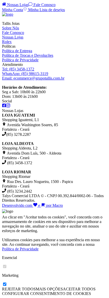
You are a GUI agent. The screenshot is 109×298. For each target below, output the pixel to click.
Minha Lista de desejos (46, 10)
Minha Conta (12, 10)
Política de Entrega (17, 51)
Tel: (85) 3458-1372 (18, 69)
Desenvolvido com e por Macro (32, 205)
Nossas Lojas (17, 5)
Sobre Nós (10, 28)
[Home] (7, 14)
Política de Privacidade (20, 60)
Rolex (7, 42)
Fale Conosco (44, 5)
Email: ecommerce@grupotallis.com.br (33, 78)
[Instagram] (8, 106)
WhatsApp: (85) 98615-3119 (25, 73)
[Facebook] (4, 106)
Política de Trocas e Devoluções (27, 55)
